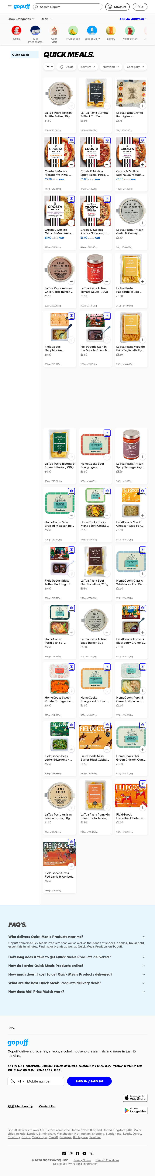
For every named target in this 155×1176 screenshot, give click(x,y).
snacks (110, 943)
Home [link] (11, 1028)
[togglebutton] (66, 67)
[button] (140, 7)
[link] (22, 7)
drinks (121, 943)
